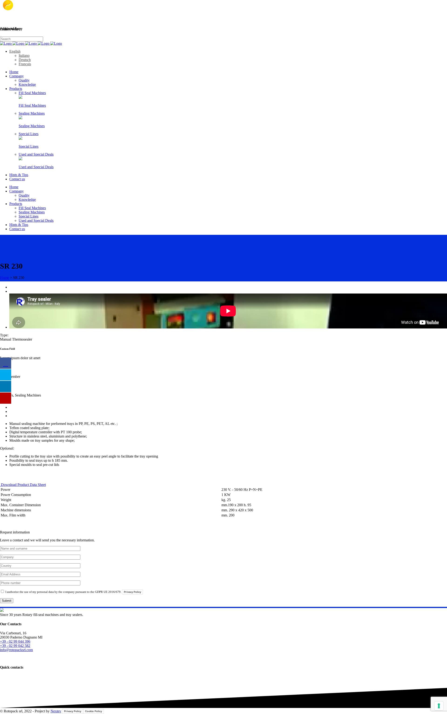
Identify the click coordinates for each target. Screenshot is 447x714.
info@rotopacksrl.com (16, 650)
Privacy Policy (132, 592)
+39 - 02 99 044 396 (15, 641)
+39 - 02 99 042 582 (15, 646)
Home (4, 278)
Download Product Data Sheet (23, 485)
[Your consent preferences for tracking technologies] (438, 705)
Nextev (56, 711)
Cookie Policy (93, 711)
